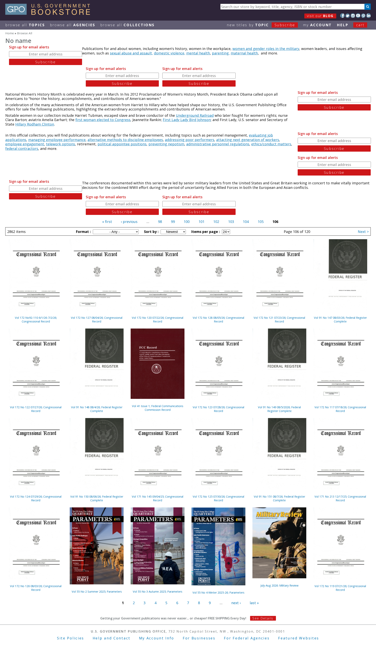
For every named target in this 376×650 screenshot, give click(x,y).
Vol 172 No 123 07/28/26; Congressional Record (218, 409)
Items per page (205, 231)
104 (246, 221)
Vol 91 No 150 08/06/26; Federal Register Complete (96, 498)
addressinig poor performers (189, 139)
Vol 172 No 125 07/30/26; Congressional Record (218, 498)
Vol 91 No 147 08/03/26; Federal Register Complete (340, 319)
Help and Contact (111, 638)
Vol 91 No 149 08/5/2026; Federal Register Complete (279, 409)
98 (160, 221)
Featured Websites (298, 638)
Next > (363, 231)
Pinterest (363, 15)
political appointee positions (122, 144)
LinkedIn (368, 15)
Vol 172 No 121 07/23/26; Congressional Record (279, 319)
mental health (198, 53)
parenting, (221, 53)
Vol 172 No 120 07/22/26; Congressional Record (157, 319)
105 (261, 221)
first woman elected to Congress (102, 119)
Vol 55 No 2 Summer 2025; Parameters (97, 591)
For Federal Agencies (246, 638)
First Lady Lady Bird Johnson (187, 119)
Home (9, 33)
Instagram (353, 15)
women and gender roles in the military (265, 48)
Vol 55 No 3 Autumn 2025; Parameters (157, 591)
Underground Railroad (195, 115)
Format (83, 231)
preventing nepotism (166, 144)
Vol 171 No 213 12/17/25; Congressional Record (340, 498)
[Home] (49, 13)
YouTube (358, 15)
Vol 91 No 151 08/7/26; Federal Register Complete (279, 498)
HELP (342, 25)
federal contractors (21, 148)
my (317, 25)
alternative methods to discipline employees (125, 139)
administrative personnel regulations (217, 144)
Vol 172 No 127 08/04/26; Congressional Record (96, 319)
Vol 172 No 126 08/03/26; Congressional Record (35, 588)
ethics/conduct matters (271, 144)
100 (187, 221)
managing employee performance (57, 139)
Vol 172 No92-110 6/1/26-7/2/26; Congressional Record (36, 319)
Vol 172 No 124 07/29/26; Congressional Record (35, 498)
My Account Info (156, 638)
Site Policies (70, 638)
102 (216, 221)
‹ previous (129, 221)
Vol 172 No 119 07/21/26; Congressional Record (340, 588)
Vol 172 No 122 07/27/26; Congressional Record (35, 409)
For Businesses (199, 638)
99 (173, 221)
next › (236, 602)
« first (107, 221)
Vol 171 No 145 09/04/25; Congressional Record (157, 498)
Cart (360, 25)
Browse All (25, 25)
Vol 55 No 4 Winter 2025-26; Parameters (218, 592)
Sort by (151, 231)
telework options (60, 144)
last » (254, 602)
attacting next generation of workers (247, 139)
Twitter (347, 15)
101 (201, 221)
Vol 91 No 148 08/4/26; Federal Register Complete (96, 409)
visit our (320, 16)
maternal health (244, 53)
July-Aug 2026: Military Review (279, 585)
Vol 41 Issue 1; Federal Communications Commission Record (157, 408)
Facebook (342, 15)
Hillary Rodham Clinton (34, 124)
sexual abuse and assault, (131, 53)
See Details (262, 618)
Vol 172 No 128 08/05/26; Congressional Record (218, 319)
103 (231, 221)
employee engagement (24, 144)
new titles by (261, 25)
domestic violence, (169, 53)
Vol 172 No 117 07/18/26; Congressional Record (340, 409)
